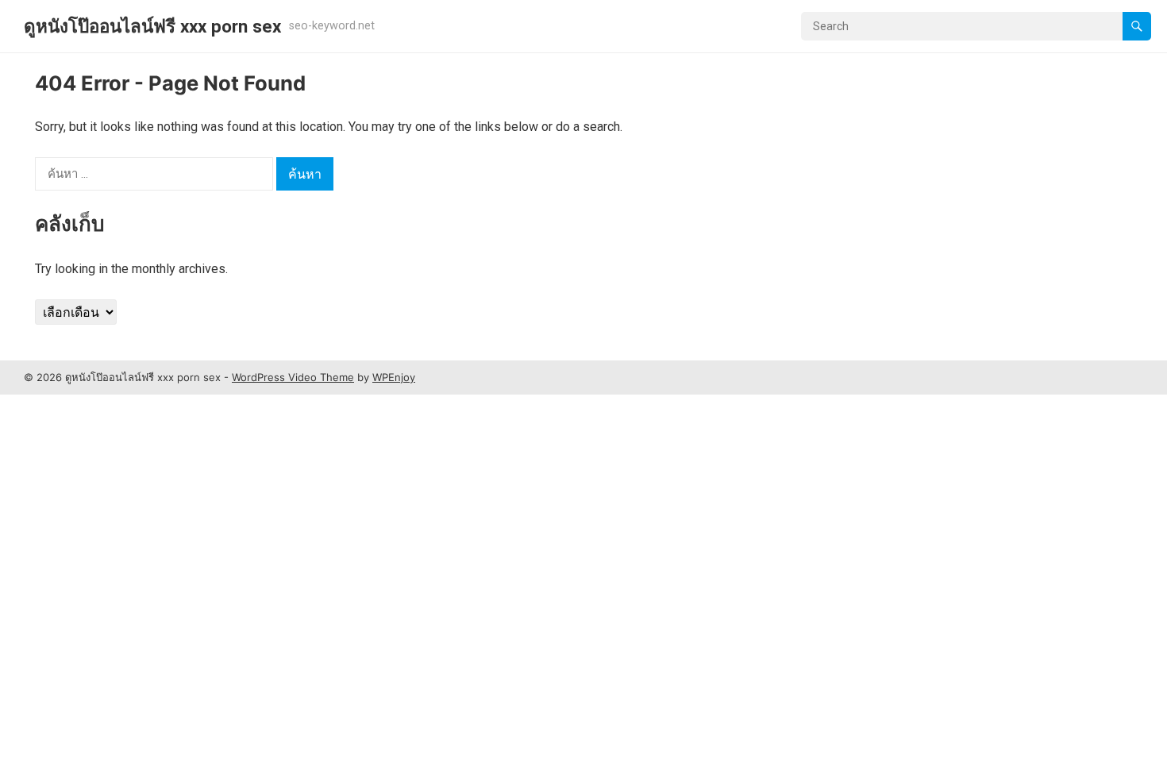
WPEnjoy (393, 377)
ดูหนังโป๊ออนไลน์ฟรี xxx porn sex (152, 26)
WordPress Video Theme (293, 377)
